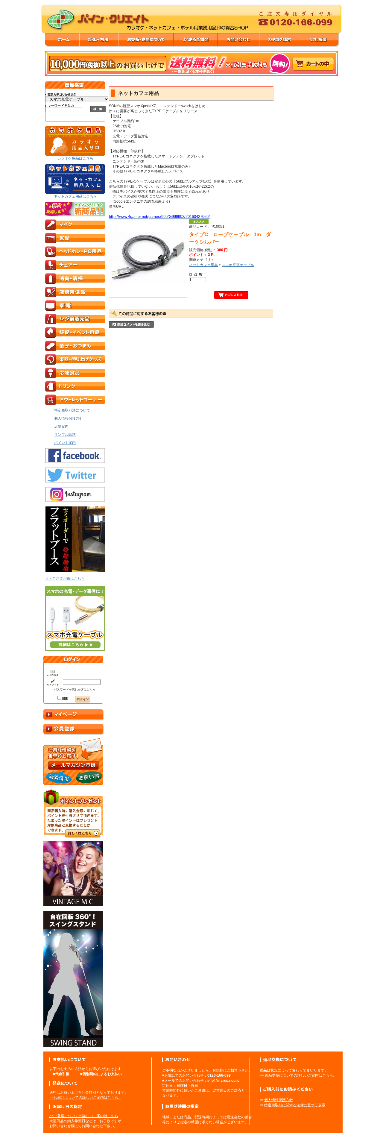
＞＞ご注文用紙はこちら (65, 578)
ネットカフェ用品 (203, 265)
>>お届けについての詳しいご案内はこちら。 (85, 1097)
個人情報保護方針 (278, 1100)
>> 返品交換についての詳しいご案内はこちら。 (298, 1075)
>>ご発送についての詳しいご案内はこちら (83, 1116)
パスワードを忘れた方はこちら (75, 689)
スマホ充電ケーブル (238, 265)
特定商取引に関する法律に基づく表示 (294, 1105)
